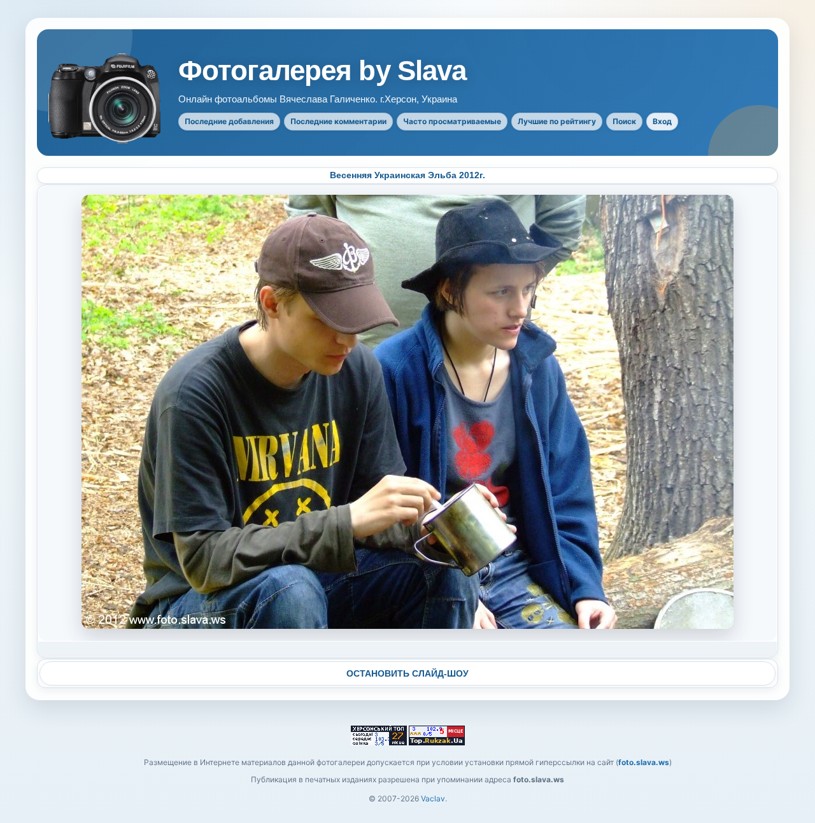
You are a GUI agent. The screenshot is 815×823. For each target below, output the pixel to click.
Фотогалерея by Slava (322, 70)
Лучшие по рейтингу (557, 121)
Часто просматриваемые (452, 121)
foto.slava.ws (643, 762)
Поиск (624, 121)
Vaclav (433, 798)
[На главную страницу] (105, 98)
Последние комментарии (338, 121)
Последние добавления (229, 121)
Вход (662, 121)
